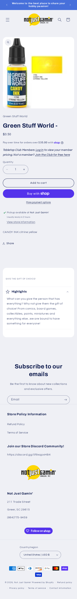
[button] (7, 20)
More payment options (38, 202)
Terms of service (37, 588)
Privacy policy (16, 588)
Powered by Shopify (43, 582)
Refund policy (64, 582)
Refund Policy (16, 424)
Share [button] (10, 243)
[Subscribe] (65, 399)
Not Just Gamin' (23, 582)
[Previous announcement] (7, 5)
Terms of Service (17, 432)
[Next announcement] (70, 5)
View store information (21, 222)
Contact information (60, 588)
